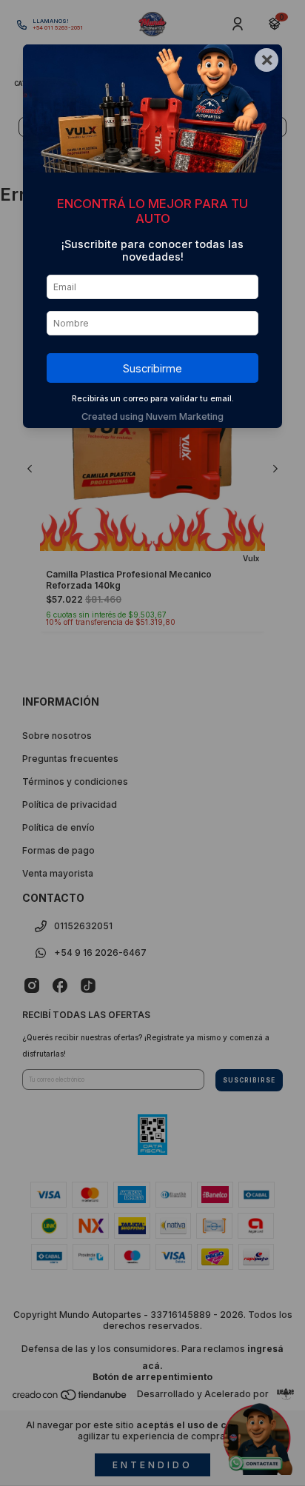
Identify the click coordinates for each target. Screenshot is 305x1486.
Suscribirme (152, 368)
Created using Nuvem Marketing (152, 416)
